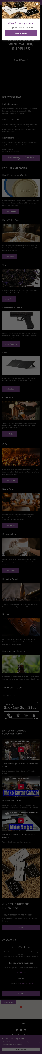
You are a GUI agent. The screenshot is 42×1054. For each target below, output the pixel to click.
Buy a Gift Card (21, 33)
